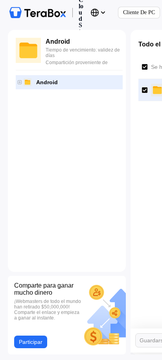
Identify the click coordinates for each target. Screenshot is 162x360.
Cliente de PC (139, 12)
